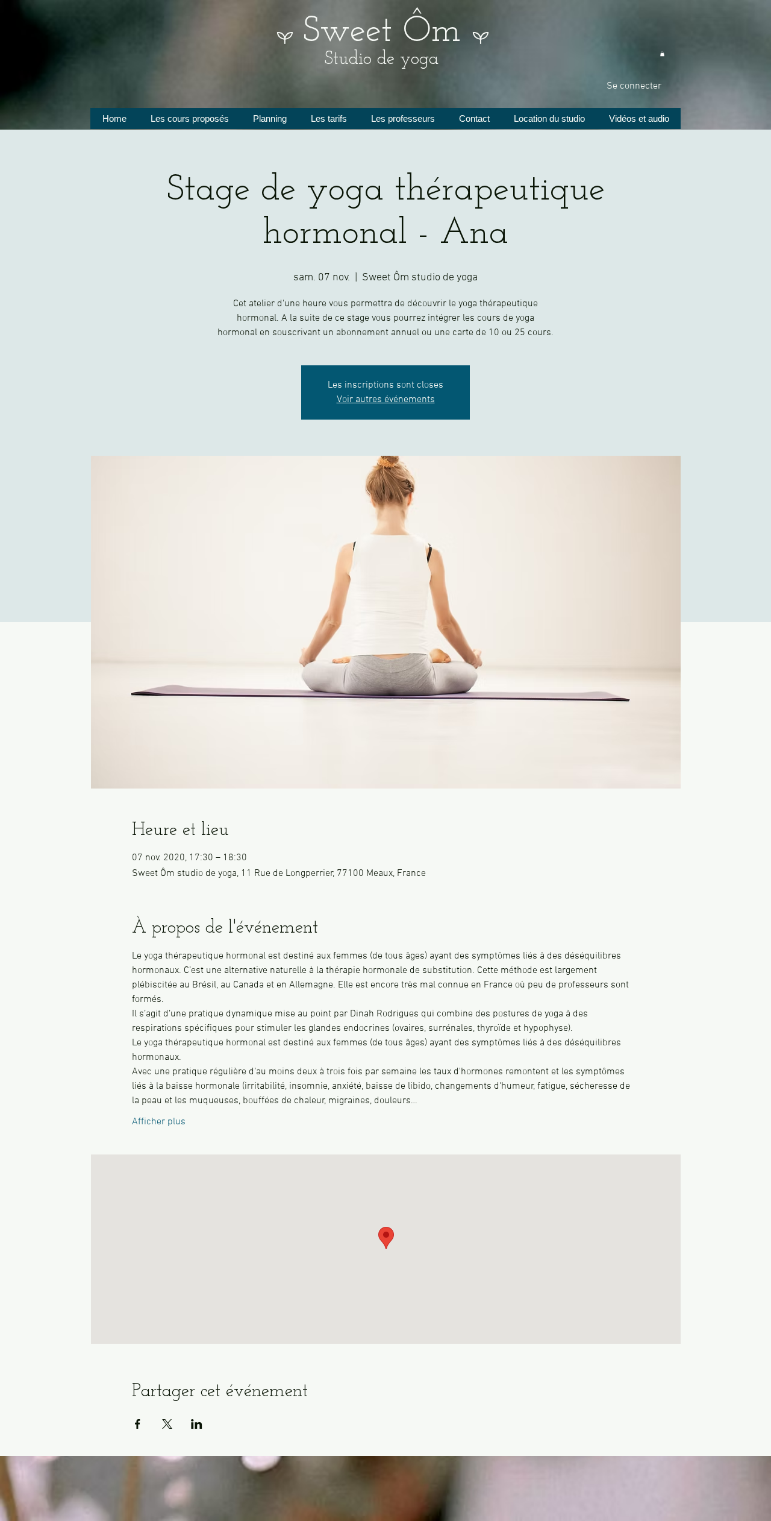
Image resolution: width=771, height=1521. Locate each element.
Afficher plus (159, 1122)
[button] (662, 53)
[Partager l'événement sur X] (167, 1424)
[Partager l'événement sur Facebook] (137, 1424)
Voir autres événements (386, 400)
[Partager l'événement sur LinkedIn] (196, 1424)
